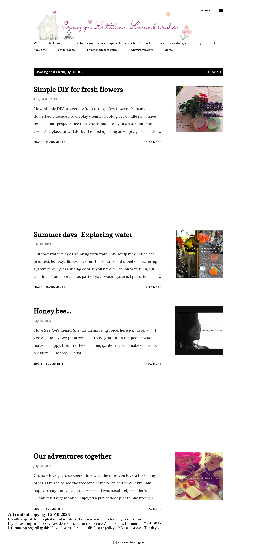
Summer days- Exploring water (83, 234)
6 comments (54, 508)
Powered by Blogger (130, 542)
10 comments (55, 287)
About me (40, 50)
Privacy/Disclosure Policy (102, 50)
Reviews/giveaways (141, 50)
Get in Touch (66, 50)
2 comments (54, 363)
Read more (153, 142)
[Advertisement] (97, 187)
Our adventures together (73, 456)
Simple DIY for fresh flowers (78, 89)
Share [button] (38, 142)
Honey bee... (52, 311)
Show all (213, 72)
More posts (152, 523)
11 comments (55, 142)
